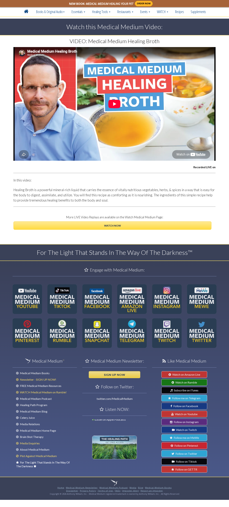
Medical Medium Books (34, 373)
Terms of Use (106, 490)
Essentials (77, 11)
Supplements (198, 11)
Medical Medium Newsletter (82, 487)
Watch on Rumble (186, 382)
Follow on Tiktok (186, 461)
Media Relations (29, 424)
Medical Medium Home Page (37, 430)
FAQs (117, 490)
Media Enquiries (29, 443)
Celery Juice (27, 417)
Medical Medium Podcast (35, 398)
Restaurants (124, 11)
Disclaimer (72, 490)
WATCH (161, 11)
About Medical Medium (34, 449)
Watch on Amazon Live (186, 374)
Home (60, 487)
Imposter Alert (130, 490)
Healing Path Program (33, 405)
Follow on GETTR (186, 469)
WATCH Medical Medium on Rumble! (43, 392)
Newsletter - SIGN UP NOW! (37, 379)
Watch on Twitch (186, 429)
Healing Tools (100, 11)
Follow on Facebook (185, 406)
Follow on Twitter (186, 453)
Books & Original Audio (49, 11)
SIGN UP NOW (114, 374)
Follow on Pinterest (186, 445)
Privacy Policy (88, 490)
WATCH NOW (112, 225)
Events (144, 11)
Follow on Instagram (186, 422)
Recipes (179, 11)
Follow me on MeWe (186, 437)
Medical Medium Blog (33, 411)
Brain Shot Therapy (31, 436)
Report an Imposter (152, 490)
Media (133, 487)
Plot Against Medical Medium (38, 456)
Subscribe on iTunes (185, 390)
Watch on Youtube (186, 414)
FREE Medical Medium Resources (40, 385)
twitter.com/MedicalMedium (115, 398)
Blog (140, 487)
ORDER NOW (144, 3)
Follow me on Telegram (186, 398)
